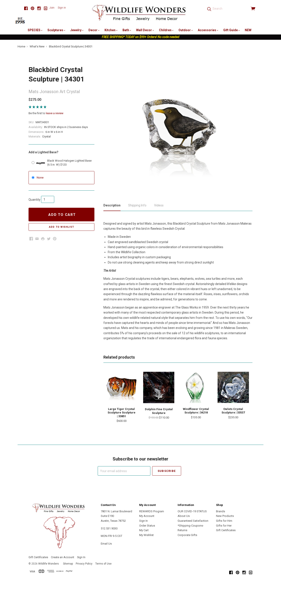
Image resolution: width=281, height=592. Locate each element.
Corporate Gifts (187, 535)
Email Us (106, 543)
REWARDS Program (151, 511)
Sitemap (68, 563)
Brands (220, 511)
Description (112, 205)
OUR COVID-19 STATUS (192, 511)
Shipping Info (137, 205)
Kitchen (110, 30)
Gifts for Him (224, 520)
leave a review (54, 113)
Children (165, 30)
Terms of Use (103, 563)
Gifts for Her (224, 525)
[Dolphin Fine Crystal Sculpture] (159, 388)
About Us (184, 516)
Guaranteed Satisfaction (193, 520)
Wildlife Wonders (48, 563)
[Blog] (45, 8)
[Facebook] (26, 8)
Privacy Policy (84, 563)
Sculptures (55, 30)
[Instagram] (39, 8)
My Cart (144, 530)
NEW (248, 30)
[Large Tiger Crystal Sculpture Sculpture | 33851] (121, 387)
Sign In (143, 520)
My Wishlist (146, 535)
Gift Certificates (226, 530)
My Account (146, 516)
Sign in (62, 7)
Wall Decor (144, 30)
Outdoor (184, 30)
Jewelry (76, 30)
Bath (126, 30)
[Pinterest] (32, 8)
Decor (93, 30)
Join (51, 7)
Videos (159, 205)
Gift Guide (230, 30)
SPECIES (34, 30)
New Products (225, 516)
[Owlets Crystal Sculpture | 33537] (233, 387)
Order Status (147, 525)
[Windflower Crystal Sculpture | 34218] (196, 387)
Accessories (207, 30)
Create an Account (62, 557)
